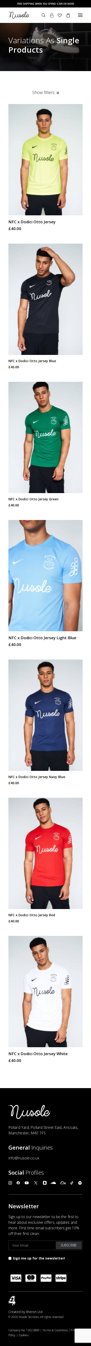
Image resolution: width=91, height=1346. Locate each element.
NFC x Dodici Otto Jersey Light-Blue (42, 637)
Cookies (23, 1335)
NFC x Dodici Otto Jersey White (38, 1053)
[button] (80, 15)
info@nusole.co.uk (23, 1158)
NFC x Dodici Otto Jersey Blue (32, 361)
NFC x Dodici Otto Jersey (32, 221)
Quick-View (77, 109)
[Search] (41, 15)
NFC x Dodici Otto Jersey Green (33, 499)
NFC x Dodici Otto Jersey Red (31, 915)
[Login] (49, 15)
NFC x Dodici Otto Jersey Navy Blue (36, 777)
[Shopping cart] (66, 15)
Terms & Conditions (55, 1330)
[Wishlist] (57, 15)
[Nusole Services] (18, 15)
